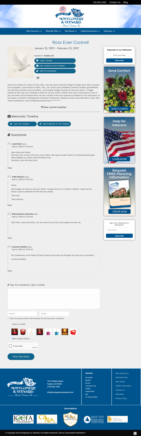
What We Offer (122, 377)
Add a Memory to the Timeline (52, 66)
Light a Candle (45, 60)
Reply (10, 168)
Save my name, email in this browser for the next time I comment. (37, 318)
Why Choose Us (122, 373)
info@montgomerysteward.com (60, 392)
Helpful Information (123, 386)
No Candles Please (21, 339)
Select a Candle (18, 324)
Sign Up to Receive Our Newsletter (119, 224)
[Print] (38, 77)
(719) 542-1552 (53, 387)
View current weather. (55, 107)
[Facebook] (135, 433)
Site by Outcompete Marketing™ (72, 433)
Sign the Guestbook (47, 71)
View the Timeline (21, 124)
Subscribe (119, 60)
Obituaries (120, 394)
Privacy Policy (121, 398)
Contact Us (120, 390)
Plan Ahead (120, 382)
